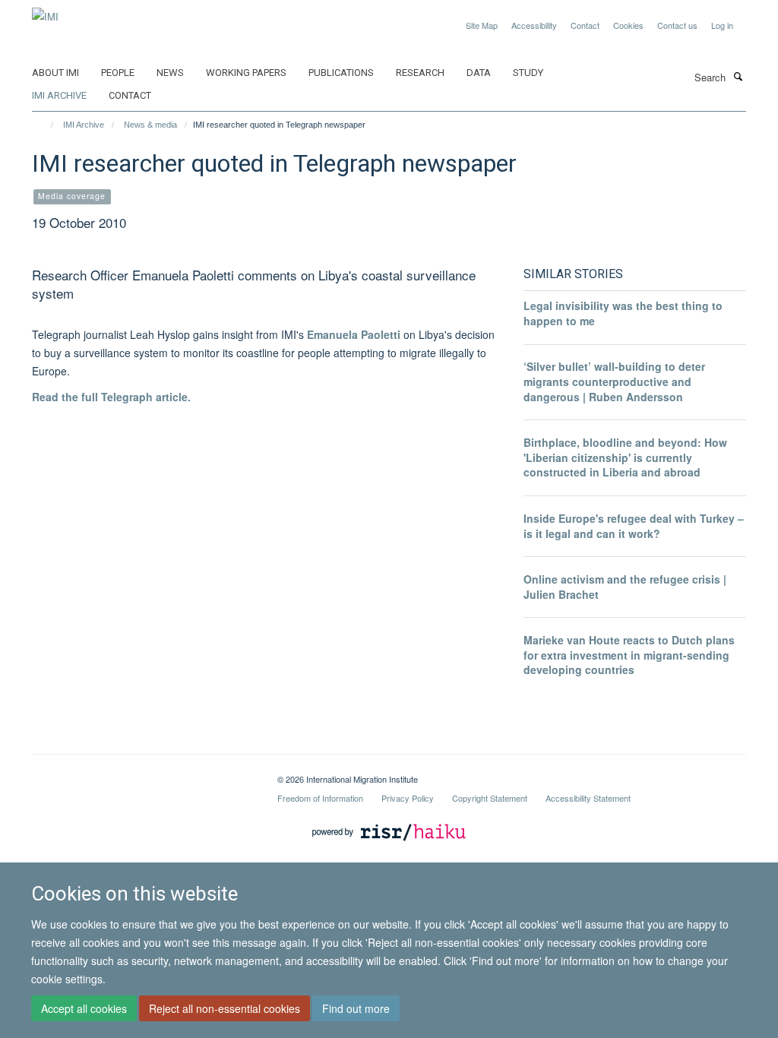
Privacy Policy (407, 798)
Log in (722, 25)
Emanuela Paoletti (355, 334)
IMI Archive (59, 95)
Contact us (677, 25)
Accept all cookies (84, 1008)
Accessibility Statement (588, 798)
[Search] (737, 76)
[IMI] (45, 11)
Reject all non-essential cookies (224, 1008)
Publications (341, 72)
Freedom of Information (320, 798)
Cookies (628, 25)
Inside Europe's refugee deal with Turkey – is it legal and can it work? (633, 526)
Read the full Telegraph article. (111, 396)
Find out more (356, 1008)
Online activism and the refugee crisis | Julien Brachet (624, 586)
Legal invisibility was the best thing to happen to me (623, 313)
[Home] (45, 124)
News (170, 72)
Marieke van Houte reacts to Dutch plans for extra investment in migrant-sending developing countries (629, 654)
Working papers (246, 72)
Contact (585, 25)
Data (478, 72)
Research (420, 72)
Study (528, 72)
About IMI (55, 72)
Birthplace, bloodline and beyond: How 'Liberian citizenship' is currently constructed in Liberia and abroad (625, 457)
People (117, 72)
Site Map (482, 25)
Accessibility (534, 25)
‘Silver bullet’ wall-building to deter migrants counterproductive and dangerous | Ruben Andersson (614, 381)
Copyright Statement (489, 798)
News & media (150, 124)
